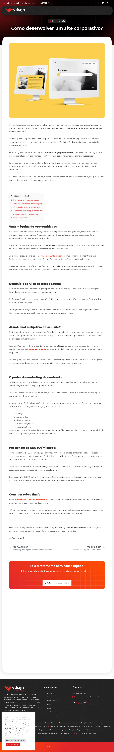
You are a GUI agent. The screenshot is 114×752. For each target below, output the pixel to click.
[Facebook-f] (94, 3)
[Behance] (108, 3)
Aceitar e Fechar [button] (12, 744)
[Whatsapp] (90, 702)
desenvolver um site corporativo (31, 500)
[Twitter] (103, 3)
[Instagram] (98, 3)
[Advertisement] (57, 607)
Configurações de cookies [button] (15, 740)
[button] (106, 10)
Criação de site (58, 21)
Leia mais (8, 737)
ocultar (25, 196)
